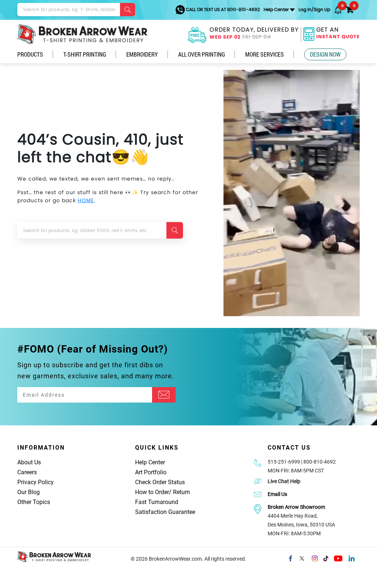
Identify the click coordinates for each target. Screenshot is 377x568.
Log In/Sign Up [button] (314, 9)
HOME (86, 200)
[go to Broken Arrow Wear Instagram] (315, 558)
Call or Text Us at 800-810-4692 (222, 9)
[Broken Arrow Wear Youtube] (338, 558)
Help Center (150, 462)
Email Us (277, 494)
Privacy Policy (35, 482)
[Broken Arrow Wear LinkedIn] (352, 558)
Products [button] (30, 54)
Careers (27, 472)
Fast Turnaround (156, 502)
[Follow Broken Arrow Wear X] (302, 558)
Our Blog (28, 492)
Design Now (325, 54)
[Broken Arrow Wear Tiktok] (326, 558)
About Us (29, 462)
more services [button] (264, 54)
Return (181, 492)
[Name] (164, 395)
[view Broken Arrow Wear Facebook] (290, 558)
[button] (338, 9)
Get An (338, 33)
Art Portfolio (150, 472)
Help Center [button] (276, 9)
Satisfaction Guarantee (165, 511)
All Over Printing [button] (201, 54)
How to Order (152, 492)
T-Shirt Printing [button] (84, 54)
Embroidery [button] (142, 54)
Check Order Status (160, 482)
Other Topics (33, 502)
